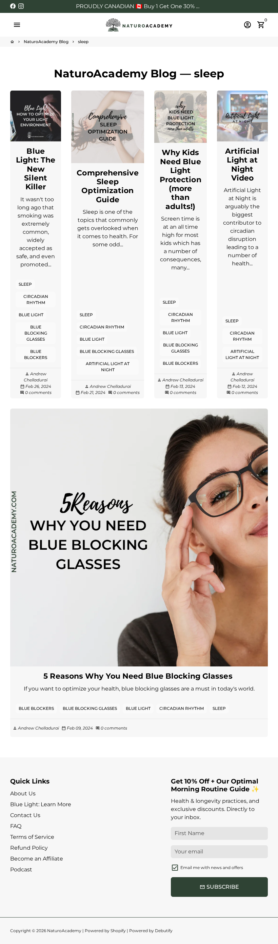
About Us (23, 793)
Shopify (118, 930)
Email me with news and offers (211, 867)
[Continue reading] (35, 115)
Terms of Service (32, 837)
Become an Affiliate (36, 858)
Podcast (21, 869)
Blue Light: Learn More (40, 804)
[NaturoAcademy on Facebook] (13, 6)
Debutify (164, 930)
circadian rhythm (35, 299)
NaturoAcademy (64, 930)
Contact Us (25, 815)
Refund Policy (29, 848)
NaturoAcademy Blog (46, 41)
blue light (31, 314)
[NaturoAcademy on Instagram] (21, 6)
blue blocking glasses (35, 333)
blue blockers (35, 354)
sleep (83, 41)
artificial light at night (108, 366)
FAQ (15, 826)
